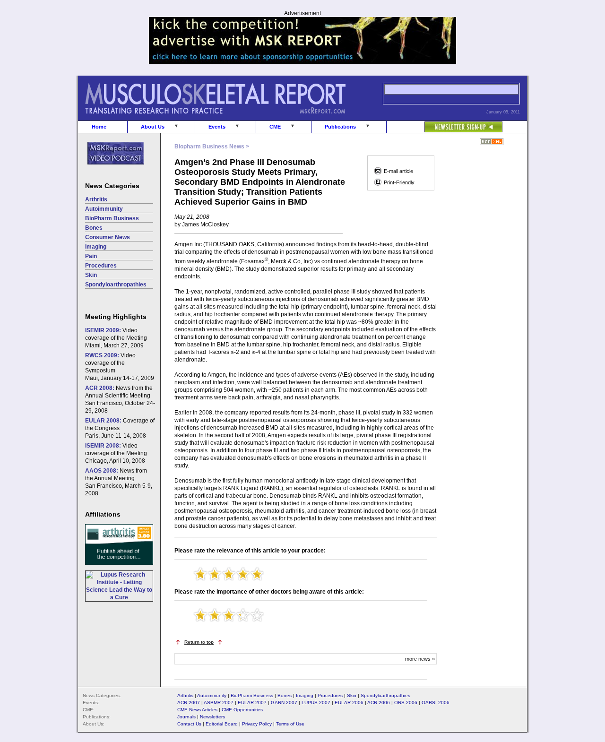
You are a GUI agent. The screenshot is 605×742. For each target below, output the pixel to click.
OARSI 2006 (435, 702)
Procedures (101, 265)
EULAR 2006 (349, 702)
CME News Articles (197, 709)
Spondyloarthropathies (116, 284)
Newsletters (212, 716)
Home (99, 126)
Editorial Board (222, 723)
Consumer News (107, 237)
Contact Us (189, 723)
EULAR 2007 (252, 702)
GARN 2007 (284, 702)
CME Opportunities (242, 709)
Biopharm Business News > (211, 146)
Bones (94, 227)
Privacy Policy (257, 723)
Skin (91, 275)
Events (216, 126)
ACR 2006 (378, 702)
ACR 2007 (188, 702)
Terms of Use (290, 723)
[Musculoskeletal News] (228, 118)
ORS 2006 (405, 702)
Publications (340, 126)
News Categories (112, 186)
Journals (186, 716)
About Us (152, 126)
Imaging (95, 246)
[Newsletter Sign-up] (444, 121)
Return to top (199, 642)
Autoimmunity (104, 209)
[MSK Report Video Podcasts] (111, 169)
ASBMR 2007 (218, 702)
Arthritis (96, 199)
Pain (91, 256)
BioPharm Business (112, 218)
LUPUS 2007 (316, 702)
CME (275, 126)
